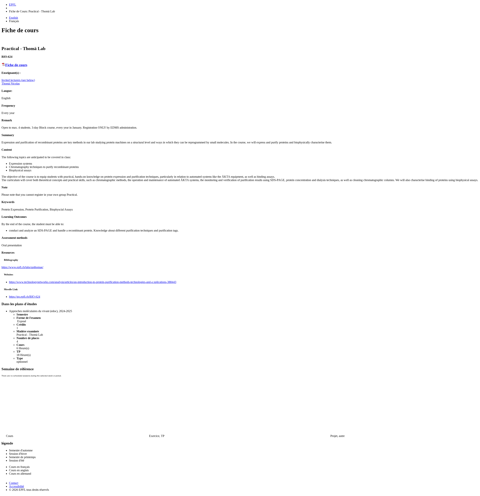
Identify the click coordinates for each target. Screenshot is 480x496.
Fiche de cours (16, 65)
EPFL (12, 4)
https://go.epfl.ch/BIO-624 (24, 296)
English (13, 17)
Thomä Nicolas (11, 83)
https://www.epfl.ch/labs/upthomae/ (22, 267)
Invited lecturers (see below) (18, 80)
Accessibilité (16, 486)
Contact (13, 483)
